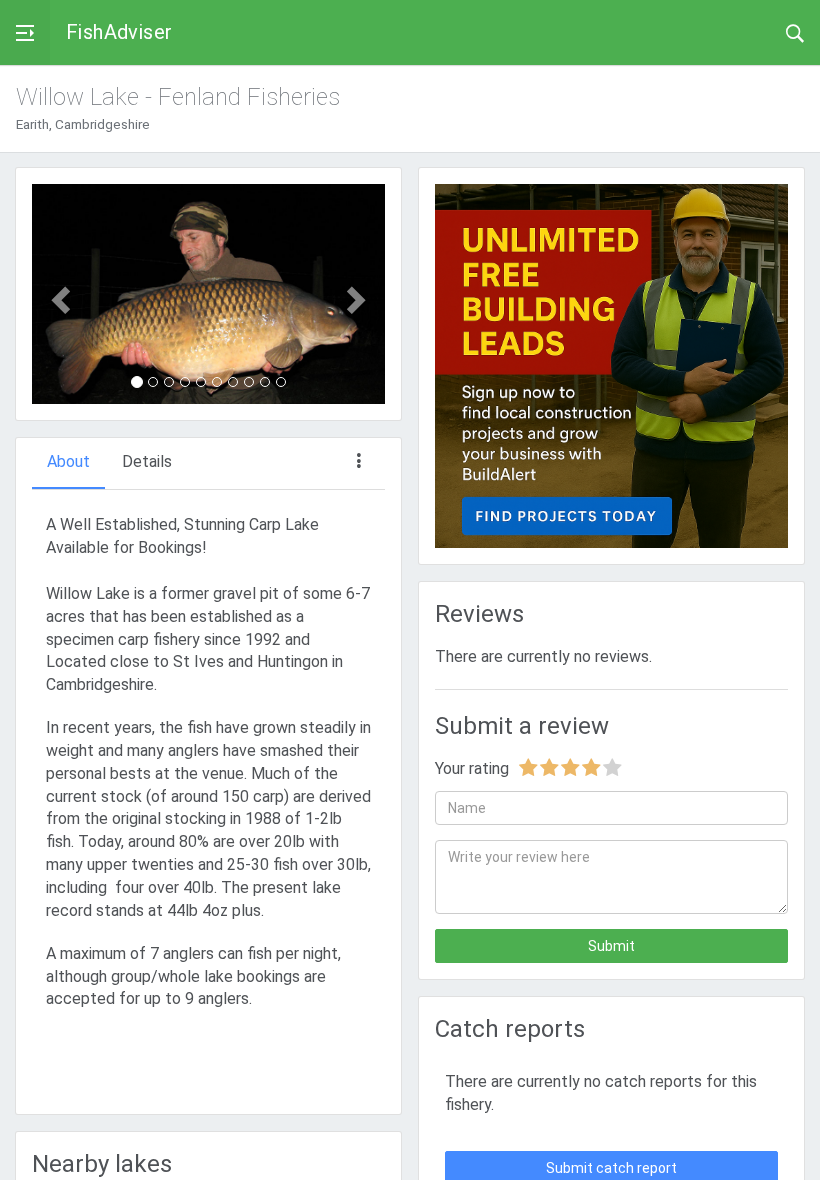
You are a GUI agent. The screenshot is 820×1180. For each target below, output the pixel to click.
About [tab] (68, 461)
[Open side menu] (25, 32)
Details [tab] (147, 461)
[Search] (795, 32)
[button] (58, 294)
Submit (611, 946)
